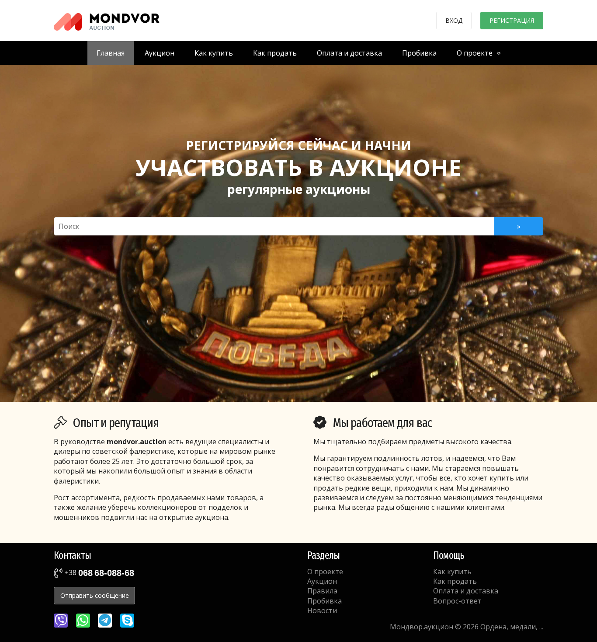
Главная (111, 53)
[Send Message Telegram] (105, 621)
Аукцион (159, 53)
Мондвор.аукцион (421, 626)
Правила (322, 591)
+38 (98, 572)
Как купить (213, 53)
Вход (453, 20)
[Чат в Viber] (61, 621)
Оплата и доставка (349, 53)
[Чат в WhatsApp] (83, 621)
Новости (322, 610)
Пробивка (419, 53)
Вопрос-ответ (457, 601)
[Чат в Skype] (127, 621)
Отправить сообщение (94, 595)
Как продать (275, 53)
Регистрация (511, 20)
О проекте (475, 53)
